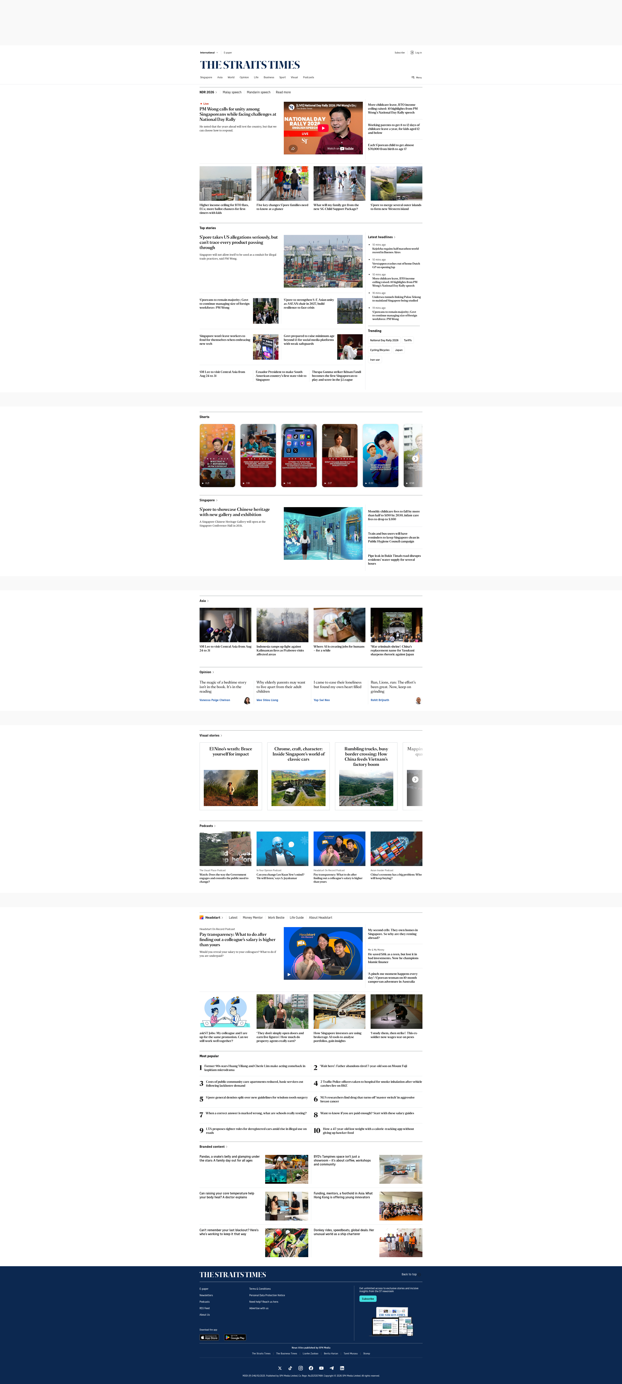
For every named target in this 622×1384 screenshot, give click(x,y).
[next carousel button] (415, 458)
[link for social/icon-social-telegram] (331, 1368)
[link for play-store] (235, 1337)
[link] (250, 65)
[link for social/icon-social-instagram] (300, 1368)
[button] (209, 52)
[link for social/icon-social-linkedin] (342, 1368)
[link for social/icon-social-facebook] (311, 1368)
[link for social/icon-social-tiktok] (290, 1368)
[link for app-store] (210, 1337)
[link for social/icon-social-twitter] (279, 1368)
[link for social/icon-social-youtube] (321, 1368)
